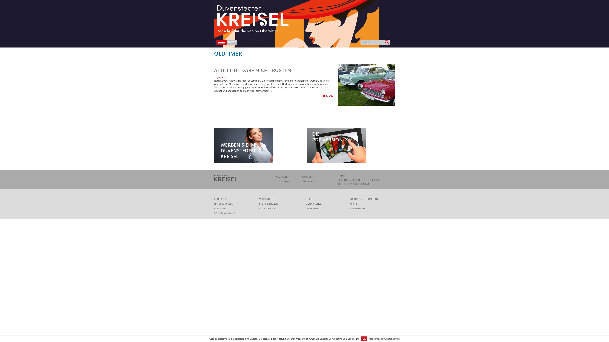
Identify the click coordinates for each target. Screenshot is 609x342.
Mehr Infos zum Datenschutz (384, 338)
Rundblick (220, 198)
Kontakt (306, 176)
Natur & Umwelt (224, 203)
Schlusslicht (357, 208)
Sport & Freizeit (268, 203)
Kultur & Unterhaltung (364, 198)
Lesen (329, 96)
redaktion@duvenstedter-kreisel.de (360, 179)
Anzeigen (281, 176)
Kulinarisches (312, 203)
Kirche (353, 203)
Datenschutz (309, 181)
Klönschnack (267, 208)
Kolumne (219, 208)
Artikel (308, 198)
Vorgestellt (266, 198)
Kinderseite (311, 208)
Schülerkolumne (224, 213)
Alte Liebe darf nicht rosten (252, 70)
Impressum (282, 181)
